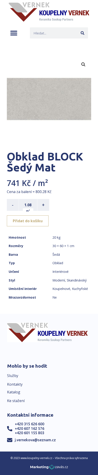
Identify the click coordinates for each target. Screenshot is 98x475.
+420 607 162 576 (29, 428)
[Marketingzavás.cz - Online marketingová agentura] (49, 468)
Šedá (56, 254)
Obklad (57, 263)
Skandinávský (77, 280)
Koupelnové (61, 289)
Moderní (58, 280)
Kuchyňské (80, 289)
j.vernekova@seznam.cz (35, 440)
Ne (54, 297)
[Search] (82, 33)
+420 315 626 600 (29, 424)
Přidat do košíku (28, 220)
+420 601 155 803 (29, 433)
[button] (14, 33)
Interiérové (60, 271)
